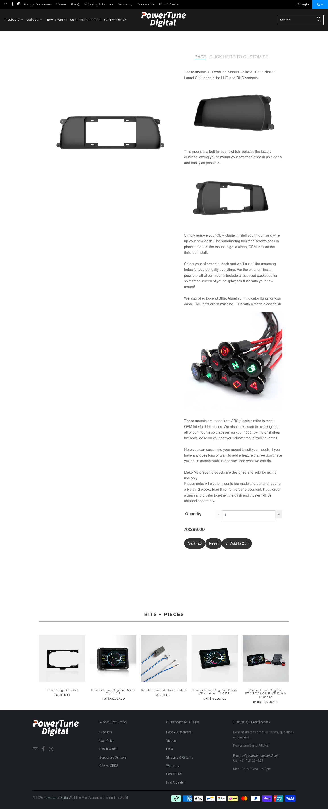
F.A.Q (75, 4)
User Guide (106, 740)
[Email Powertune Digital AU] (5, 4)
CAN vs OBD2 (108, 765)
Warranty (125, 4)
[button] (14, 20)
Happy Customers (38, 4)
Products (105, 732)
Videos (61, 4)
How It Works (108, 749)
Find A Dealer (169, 4)
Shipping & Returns (99, 4)
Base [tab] (200, 56)
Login (304, 4)
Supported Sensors (113, 757)
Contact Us (145, 4)
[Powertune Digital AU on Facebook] (12, 4)
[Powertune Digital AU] (164, 19)
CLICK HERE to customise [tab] (238, 56)
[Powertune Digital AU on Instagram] (19, 4)
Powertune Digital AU (58, 797)
